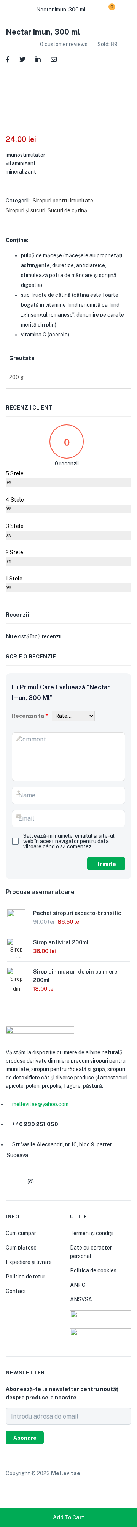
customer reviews (64, 44)
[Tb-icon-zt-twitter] (67, 1181)
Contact (16, 1291)
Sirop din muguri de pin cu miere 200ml (75, 976)
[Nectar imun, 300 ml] (8, 58)
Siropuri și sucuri (25, 210)
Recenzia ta (30, 716)
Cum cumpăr (21, 1233)
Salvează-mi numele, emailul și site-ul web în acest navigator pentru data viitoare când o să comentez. (69, 841)
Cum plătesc (21, 1248)
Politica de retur (25, 1277)
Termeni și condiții (91, 1233)
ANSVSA (81, 1299)
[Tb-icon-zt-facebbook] (12, 1181)
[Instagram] (30, 1181)
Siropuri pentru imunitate (63, 201)
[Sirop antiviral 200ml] (16, 956)
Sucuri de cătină (67, 210)
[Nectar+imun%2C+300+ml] (22, 58)
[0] (106, 9)
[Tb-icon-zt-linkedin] (48, 1181)
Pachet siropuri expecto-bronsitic (77, 913)
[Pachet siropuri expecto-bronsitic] (16, 918)
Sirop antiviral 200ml (61, 942)
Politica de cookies (93, 1270)
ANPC (78, 1285)
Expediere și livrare (29, 1262)
